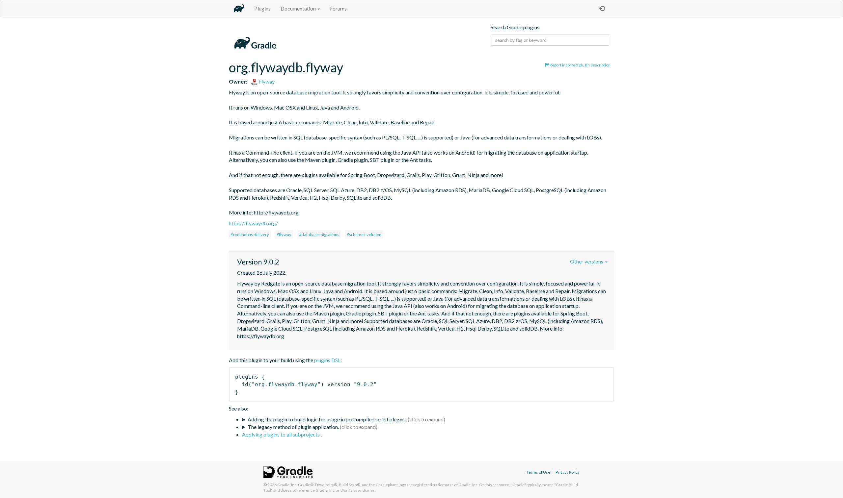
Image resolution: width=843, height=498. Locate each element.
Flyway (266, 81)
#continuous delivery (250, 234)
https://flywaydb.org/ (253, 223)
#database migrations (319, 234)
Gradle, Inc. (287, 484)
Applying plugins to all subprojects (281, 434)
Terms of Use (538, 472)
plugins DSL (327, 360)
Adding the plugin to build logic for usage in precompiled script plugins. (327, 419)
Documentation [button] (299, 8)
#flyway (284, 234)
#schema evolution (364, 234)
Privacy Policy (568, 472)
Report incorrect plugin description (580, 64)
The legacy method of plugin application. (293, 427)
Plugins (262, 8)
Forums (338, 8)
